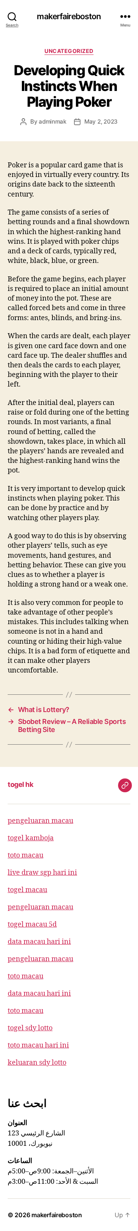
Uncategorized (69, 51)
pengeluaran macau (40, 820)
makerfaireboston (69, 16)
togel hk (20, 784)
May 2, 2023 (101, 121)
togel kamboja (31, 838)
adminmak (52, 121)
